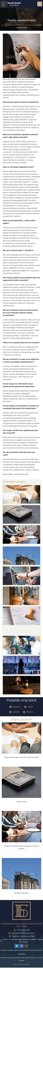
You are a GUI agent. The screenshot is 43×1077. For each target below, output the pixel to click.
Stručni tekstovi (28, 25)
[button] (15, 707)
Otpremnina (21, 802)
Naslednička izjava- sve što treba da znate (21, 757)
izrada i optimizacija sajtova (21, 964)
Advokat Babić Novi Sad (11, 25)
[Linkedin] (17, 946)
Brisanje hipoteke (22, 893)
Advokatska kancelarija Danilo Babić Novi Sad (21, 925)
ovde (22, 960)
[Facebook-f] (21, 946)
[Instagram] (26, 946)
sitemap (21, 954)
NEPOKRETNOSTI (21, 57)
